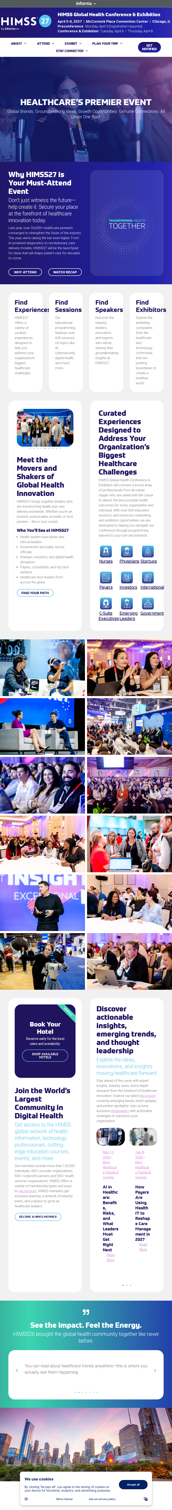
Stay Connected (69, 51)
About (16, 43)
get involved (27, 1191)
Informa (86, 3)
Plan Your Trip (105, 43)
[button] (30, 448)
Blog (106, 1162)
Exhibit (71, 43)
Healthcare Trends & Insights (110, 1172)
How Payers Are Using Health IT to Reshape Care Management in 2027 (143, 1213)
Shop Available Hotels (45, 1055)
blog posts (148, 1096)
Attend (43, 43)
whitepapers (120, 1111)
